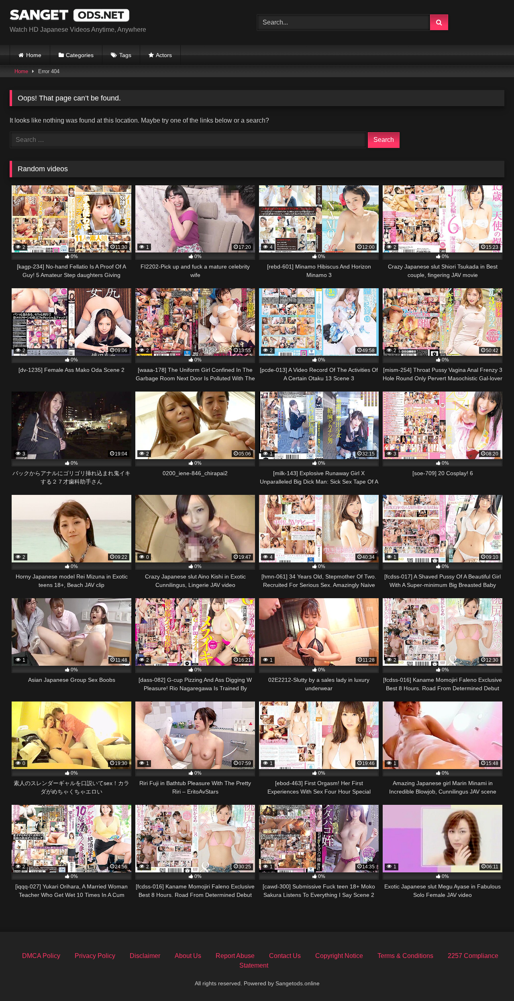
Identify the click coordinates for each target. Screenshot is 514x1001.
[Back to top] (489, 977)
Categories (80, 55)
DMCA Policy (41, 955)
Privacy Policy (95, 955)
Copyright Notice (339, 955)
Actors (164, 55)
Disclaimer (145, 955)
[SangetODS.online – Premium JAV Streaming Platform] (70, 16)
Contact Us (285, 955)
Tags (125, 55)
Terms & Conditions (405, 955)
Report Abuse (235, 955)
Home (33, 55)
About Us (188, 955)
